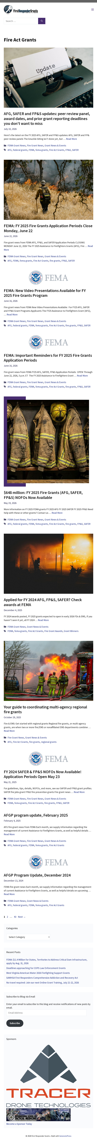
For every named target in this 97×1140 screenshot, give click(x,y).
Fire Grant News (35, 145)
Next (22, 916)
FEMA (31, 149)
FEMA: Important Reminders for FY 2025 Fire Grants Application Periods (48, 358)
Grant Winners (71, 631)
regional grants (48, 741)
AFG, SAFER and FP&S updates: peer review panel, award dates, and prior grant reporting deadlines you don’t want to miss (47, 118)
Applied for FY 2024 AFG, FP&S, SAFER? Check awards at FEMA (43, 602)
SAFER (75, 149)
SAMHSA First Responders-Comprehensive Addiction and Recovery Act (42, 977)
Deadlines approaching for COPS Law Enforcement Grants (36, 968)
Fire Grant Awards (53, 631)
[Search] (41, 21)
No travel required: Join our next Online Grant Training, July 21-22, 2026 (42, 982)
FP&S (68, 149)
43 (15, 916)
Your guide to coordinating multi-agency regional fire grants (45, 709)
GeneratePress (65, 1136)
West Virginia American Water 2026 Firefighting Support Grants (38, 972)
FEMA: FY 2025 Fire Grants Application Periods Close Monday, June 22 (48, 228)
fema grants (41, 149)
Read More (71, 138)
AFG (10, 149)
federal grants (20, 149)
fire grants (55, 260)
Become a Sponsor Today (19, 1123)
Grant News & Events (55, 145)
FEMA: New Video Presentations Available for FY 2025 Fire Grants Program (45, 293)
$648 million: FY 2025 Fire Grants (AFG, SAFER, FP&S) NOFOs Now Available (43, 495)
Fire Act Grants (56, 149)
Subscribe (15, 1023)
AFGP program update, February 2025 (36, 815)
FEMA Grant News (17, 145)
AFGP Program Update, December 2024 (37, 875)
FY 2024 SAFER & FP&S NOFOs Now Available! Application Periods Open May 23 (42, 774)
